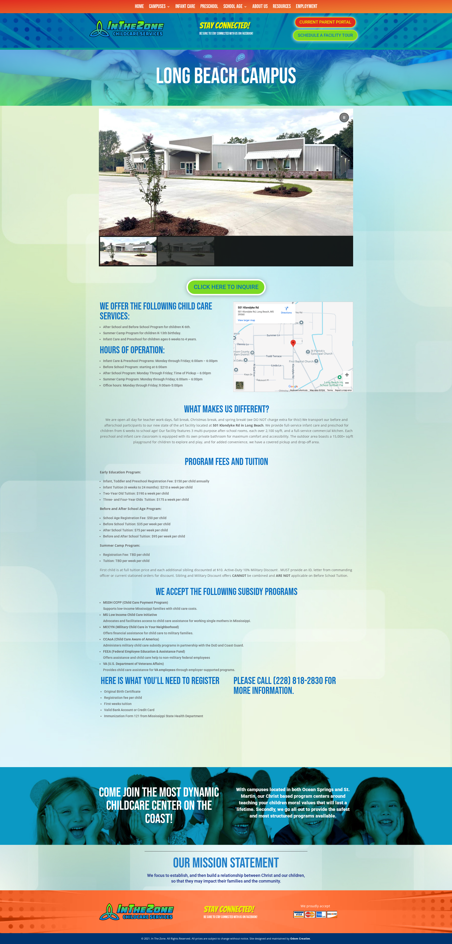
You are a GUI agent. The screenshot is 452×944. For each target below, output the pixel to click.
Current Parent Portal (325, 22)
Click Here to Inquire (226, 287)
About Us (260, 7)
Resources (282, 7)
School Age (232, 7)
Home (139, 7)
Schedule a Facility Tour (325, 35)
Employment (306, 7)
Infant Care (185, 7)
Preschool (209, 7)
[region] (226, 187)
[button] (344, 117)
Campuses (157, 7)
